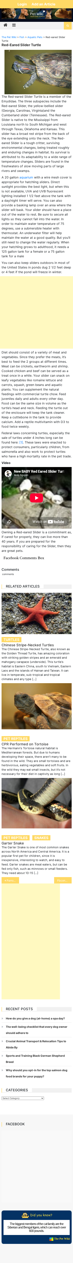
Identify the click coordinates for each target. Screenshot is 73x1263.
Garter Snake (13, 843)
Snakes (41, 838)
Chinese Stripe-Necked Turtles (28, 645)
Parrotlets (13, 880)
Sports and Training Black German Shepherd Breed (35, 1058)
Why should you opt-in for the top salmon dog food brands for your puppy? (36, 1073)
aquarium (26, 177)
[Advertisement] (36, 312)
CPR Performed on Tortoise (25, 744)
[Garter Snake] (37, 803)
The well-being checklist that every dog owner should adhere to (36, 1030)
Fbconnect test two (64, 880)
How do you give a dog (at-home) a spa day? (35, 1018)
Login (23, 4)
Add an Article (43, 4)
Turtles (11, 640)
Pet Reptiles (16, 739)
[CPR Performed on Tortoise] (37, 706)
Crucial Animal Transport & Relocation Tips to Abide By (36, 1044)
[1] (21, 442)
